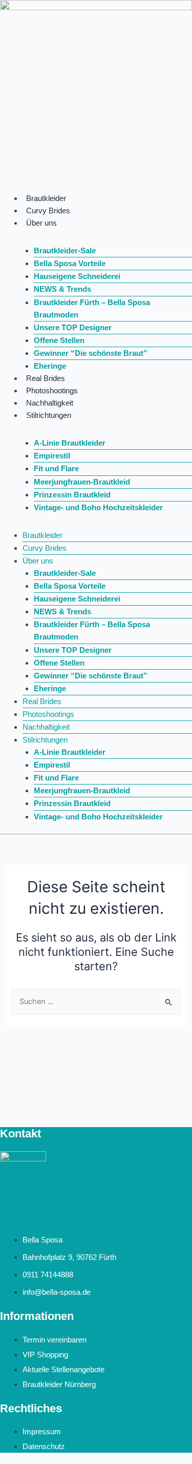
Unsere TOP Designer (73, 328)
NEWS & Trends (62, 289)
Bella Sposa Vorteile (69, 263)
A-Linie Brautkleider (69, 443)
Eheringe (50, 366)
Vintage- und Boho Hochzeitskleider (98, 508)
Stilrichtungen (48, 415)
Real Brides (45, 378)
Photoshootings (52, 391)
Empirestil (52, 456)
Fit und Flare (56, 469)
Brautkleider (46, 198)
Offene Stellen (59, 340)
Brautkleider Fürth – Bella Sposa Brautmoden (92, 308)
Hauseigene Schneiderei (77, 276)
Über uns (41, 223)
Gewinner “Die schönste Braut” (90, 353)
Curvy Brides (48, 211)
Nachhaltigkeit (49, 403)
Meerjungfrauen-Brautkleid (82, 482)
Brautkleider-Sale (65, 251)
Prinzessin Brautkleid (72, 495)
